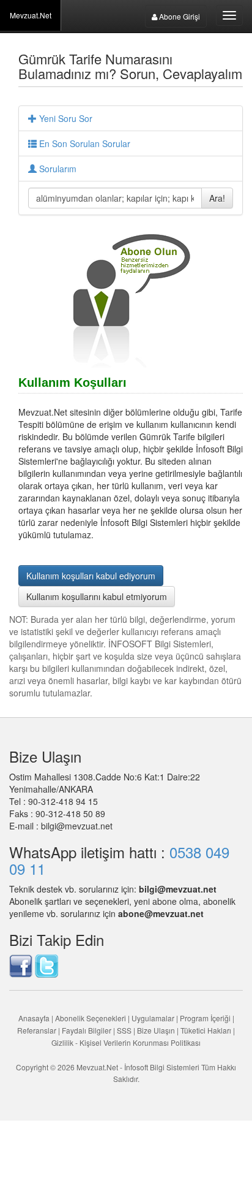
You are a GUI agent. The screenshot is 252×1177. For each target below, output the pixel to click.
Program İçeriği (205, 1018)
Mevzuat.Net (30, 15)
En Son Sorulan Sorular (83, 143)
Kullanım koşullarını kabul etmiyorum (96, 596)
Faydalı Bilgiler (86, 1030)
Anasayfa (34, 1018)
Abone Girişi (178, 16)
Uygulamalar (153, 1018)
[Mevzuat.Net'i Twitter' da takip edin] (46, 964)
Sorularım (56, 168)
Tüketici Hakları (206, 1030)
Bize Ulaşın (156, 1030)
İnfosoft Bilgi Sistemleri (161, 1067)
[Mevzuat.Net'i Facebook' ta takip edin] (20, 964)
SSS (124, 1030)
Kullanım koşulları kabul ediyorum (90, 575)
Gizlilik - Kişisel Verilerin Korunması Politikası (126, 1042)
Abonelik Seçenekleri (90, 1018)
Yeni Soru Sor (64, 118)
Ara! (217, 198)
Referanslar (36, 1030)
